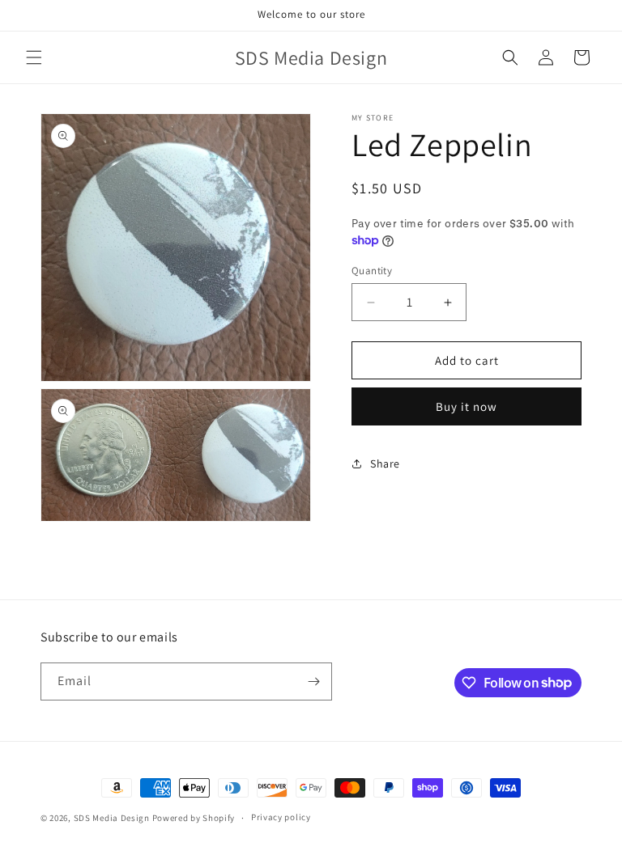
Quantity (371, 270)
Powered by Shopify (194, 817)
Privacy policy (281, 817)
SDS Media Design (112, 817)
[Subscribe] (313, 681)
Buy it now (466, 406)
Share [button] (385, 463)
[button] (34, 57)
